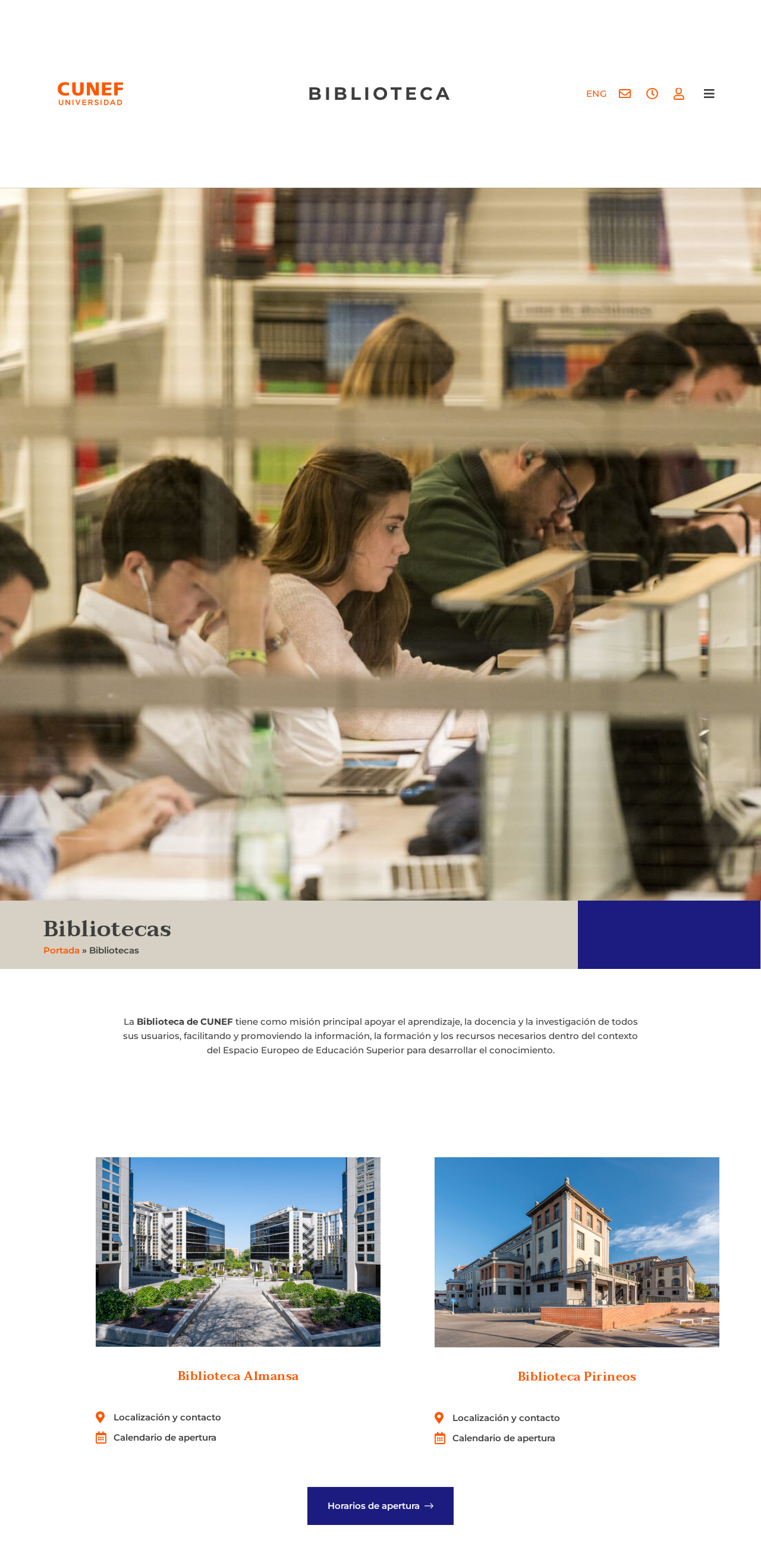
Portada (61, 950)
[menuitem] (597, 93)
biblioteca (380, 94)
